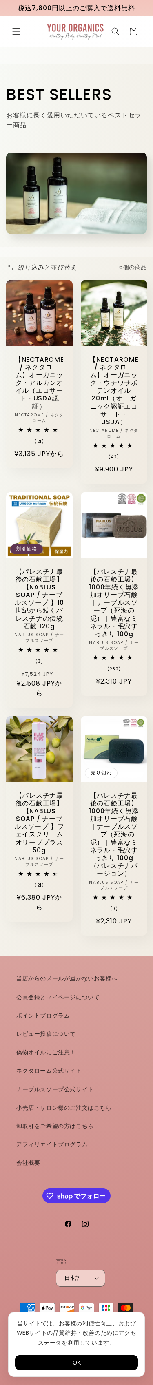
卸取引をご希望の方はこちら (55, 1126)
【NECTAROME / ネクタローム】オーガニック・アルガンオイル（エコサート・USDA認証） (39, 382)
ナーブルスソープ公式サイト (55, 1089)
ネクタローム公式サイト (49, 1070)
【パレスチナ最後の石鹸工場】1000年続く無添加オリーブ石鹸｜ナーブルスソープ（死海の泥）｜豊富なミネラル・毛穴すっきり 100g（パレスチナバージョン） (114, 834)
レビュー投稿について (46, 1034)
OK (77, 1362)
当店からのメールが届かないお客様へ (67, 978)
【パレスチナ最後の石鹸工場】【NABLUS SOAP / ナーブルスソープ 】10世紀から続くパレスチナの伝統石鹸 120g (39, 598)
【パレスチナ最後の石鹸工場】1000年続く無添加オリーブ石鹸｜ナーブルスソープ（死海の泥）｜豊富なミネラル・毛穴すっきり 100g (114, 602)
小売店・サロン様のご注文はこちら (64, 1108)
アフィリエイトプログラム (52, 1144)
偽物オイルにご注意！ (46, 1052)
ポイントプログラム (43, 1015)
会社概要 (28, 1163)
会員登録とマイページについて (58, 997)
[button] (16, 31)
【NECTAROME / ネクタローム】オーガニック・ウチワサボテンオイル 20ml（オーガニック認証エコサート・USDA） (113, 390)
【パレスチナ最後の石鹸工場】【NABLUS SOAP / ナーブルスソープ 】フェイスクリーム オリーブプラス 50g (39, 822)
